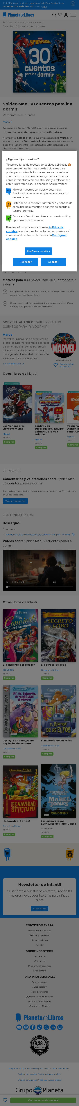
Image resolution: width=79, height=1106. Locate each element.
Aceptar (53, 261)
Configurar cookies (38, 251)
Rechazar (26, 261)
